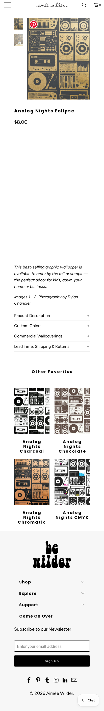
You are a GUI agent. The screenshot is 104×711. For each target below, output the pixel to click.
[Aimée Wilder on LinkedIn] (65, 680)
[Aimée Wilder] (52, 5)
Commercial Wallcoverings (38, 336)
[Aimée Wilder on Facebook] (29, 680)
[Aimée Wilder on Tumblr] (47, 680)
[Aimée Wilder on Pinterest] (38, 680)
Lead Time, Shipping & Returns (41, 346)
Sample (23, 207)
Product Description (32, 315)
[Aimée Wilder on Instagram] (56, 680)
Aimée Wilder (59, 693)
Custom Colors (27, 325)
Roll (59, 207)
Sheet (42, 207)
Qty (17, 222)
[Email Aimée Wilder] (74, 680)
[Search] (86, 5)
